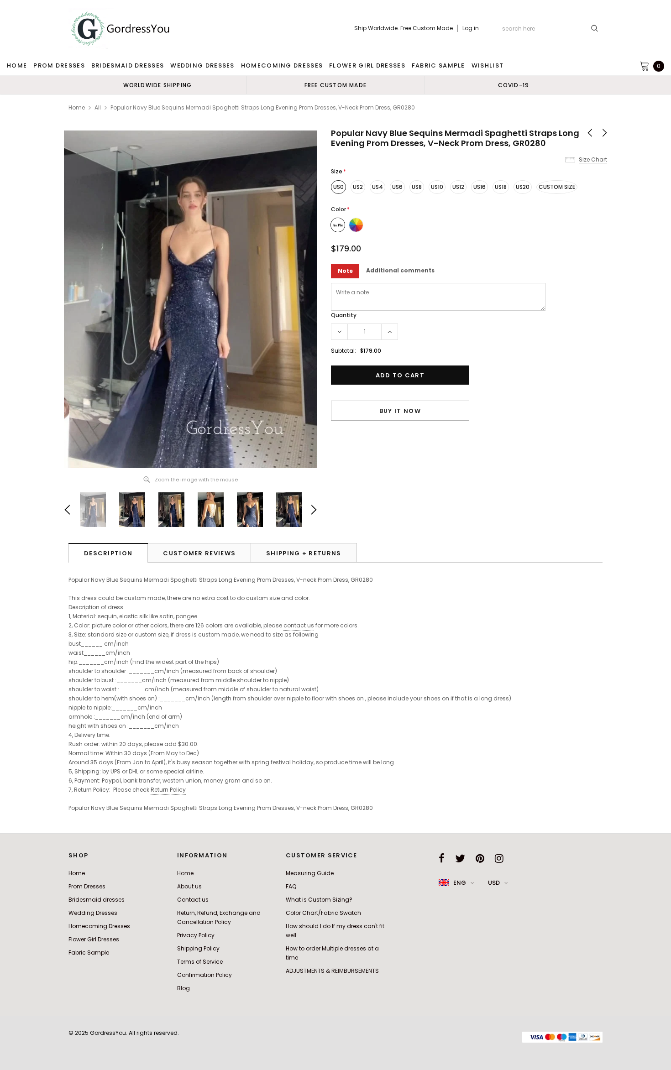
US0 (338, 187)
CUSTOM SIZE (557, 187)
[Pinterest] (480, 858)
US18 (501, 187)
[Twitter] (460, 858)
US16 (479, 187)
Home (76, 107)
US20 (522, 187)
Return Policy (168, 789)
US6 (397, 187)
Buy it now (400, 411)
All (97, 107)
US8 (417, 187)
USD (494, 882)
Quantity (343, 315)
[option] (157, 85)
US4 (377, 187)
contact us (298, 625)
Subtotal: (343, 351)
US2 (358, 187)
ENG (459, 882)
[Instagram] (499, 858)
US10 (437, 187)
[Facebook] (442, 858)
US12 (458, 187)
